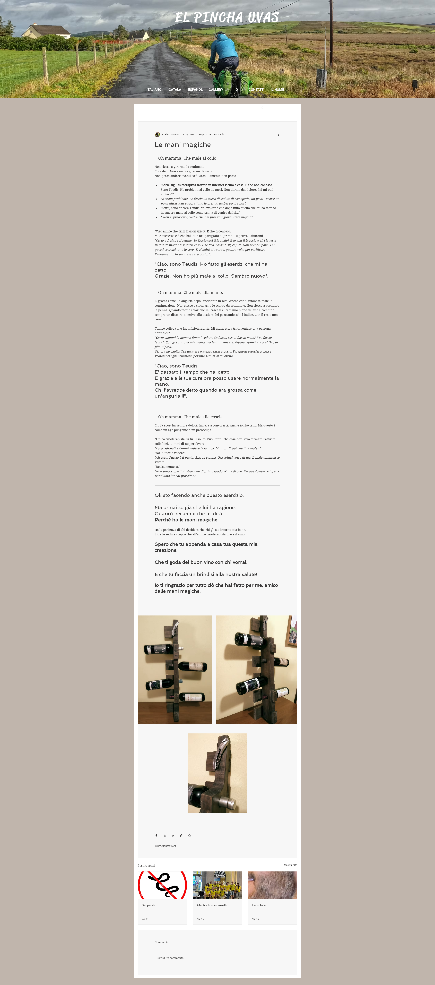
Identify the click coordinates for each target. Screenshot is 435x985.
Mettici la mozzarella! (212, 905)
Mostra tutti (290, 865)
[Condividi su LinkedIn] (173, 835)
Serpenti (148, 905)
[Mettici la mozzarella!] (217, 885)
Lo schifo (259, 905)
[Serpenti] (162, 885)
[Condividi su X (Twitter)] (164, 835)
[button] (262, 107)
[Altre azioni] (278, 134)
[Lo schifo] (272, 885)
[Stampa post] (189, 835)
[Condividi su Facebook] (156, 835)
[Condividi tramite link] (181, 835)
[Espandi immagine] (175, 669)
